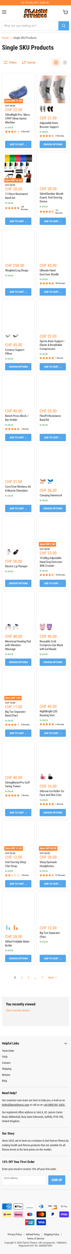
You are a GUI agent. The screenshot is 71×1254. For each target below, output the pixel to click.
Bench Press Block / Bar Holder (16, 418)
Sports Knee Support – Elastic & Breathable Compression (53, 345)
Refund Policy (33, 1234)
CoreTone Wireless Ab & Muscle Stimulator (18, 488)
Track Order (8, 1050)
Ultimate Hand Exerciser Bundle (49, 272)
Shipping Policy (51, 1234)
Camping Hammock (51, 495)
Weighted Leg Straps (16, 270)
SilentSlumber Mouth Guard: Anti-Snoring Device (51, 197)
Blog (4, 1080)
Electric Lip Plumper (16, 566)
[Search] (63, 25)
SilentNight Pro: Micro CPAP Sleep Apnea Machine (17, 118)
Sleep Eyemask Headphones (48, 864)
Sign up (56, 1180)
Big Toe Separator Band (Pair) (15, 713)
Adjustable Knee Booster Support (49, 125)
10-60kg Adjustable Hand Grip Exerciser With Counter (51, 561)
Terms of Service (35, 1238)
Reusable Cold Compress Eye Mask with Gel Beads (51, 645)
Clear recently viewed (17, 1010)
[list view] (64, 62)
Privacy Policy (15, 1234)
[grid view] (56, 62)
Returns (6, 1074)
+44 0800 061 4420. (54, 1104)
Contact (6, 1062)
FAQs (4, 1056)
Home (5, 38)
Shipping (6, 1068)
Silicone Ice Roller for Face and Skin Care (52, 793)
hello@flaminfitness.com (15, 1104)
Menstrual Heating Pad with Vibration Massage (18, 645)
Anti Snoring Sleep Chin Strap (15, 864)
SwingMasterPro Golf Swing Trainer (17, 784)
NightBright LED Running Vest (48, 713)
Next (51, 977)
